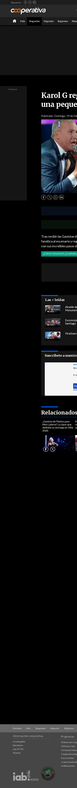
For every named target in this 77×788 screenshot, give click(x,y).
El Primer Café (68, 746)
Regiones (63, 21)
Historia (17, 752)
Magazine (34, 21)
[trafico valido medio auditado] (48, 779)
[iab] (26, 784)
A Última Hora (68, 766)
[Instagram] (34, 2)
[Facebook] (25, 2)
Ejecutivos (18, 745)
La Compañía (19, 741)
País (22, 21)
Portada (17, 728)
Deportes (49, 21)
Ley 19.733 (18, 749)
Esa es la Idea (67, 758)
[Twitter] (30, 2)
